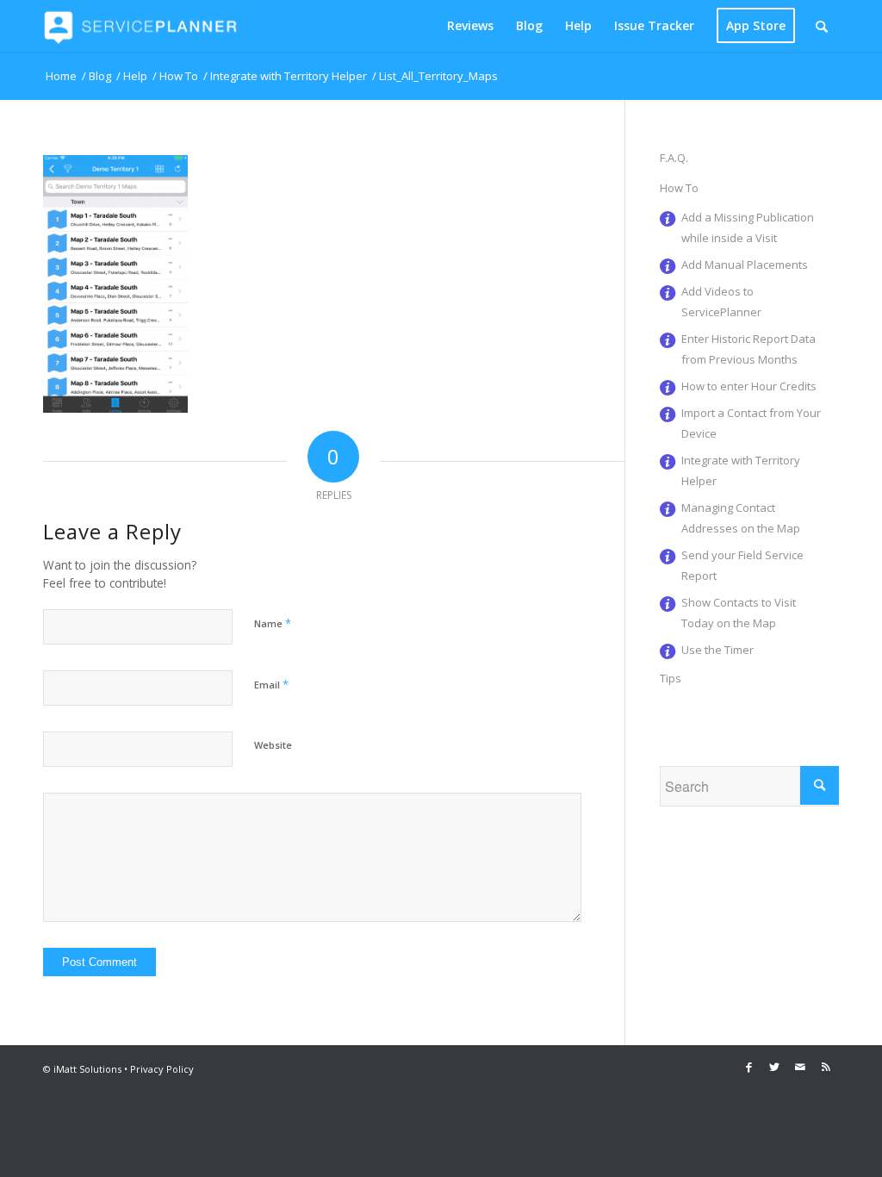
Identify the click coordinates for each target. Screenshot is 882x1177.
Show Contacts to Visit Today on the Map (738, 613)
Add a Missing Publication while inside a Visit (747, 227)
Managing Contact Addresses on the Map (740, 518)
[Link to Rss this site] (826, 1067)
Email (271, 684)
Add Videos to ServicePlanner (721, 301)
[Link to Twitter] (774, 1067)
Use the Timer (717, 649)
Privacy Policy (162, 1068)
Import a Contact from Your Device (751, 423)
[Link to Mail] (800, 1067)
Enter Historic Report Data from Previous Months (748, 349)
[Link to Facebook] (748, 1067)
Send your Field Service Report (742, 565)
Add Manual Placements (744, 264)
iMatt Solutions (87, 1068)
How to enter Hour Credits (749, 386)
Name (272, 623)
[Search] (821, 26)
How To (679, 188)
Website (273, 744)
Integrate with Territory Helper (740, 470)
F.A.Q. (674, 157)
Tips (670, 678)
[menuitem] (470, 26)
